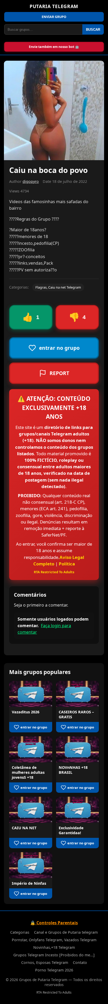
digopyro (31, 181)
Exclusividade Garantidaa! (71, 830)
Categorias (19, 932)
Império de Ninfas (29, 883)
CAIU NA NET (24, 827)
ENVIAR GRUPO (54, 17)
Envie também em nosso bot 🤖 (54, 47)
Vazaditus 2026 (25, 711)
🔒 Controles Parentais (54, 923)
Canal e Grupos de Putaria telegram (66, 932)
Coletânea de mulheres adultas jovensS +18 (28, 772)
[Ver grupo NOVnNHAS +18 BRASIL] (77, 749)
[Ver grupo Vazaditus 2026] (30, 694)
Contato (80, 962)
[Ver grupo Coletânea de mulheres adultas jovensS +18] (30, 749)
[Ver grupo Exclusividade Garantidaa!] (77, 810)
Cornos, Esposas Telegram (44, 962)
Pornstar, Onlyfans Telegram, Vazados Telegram (54, 939)
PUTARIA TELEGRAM (54, 6)
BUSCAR (93, 30)
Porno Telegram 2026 (54, 970)
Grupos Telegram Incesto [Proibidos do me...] (54, 954)
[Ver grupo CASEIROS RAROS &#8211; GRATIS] (77, 694)
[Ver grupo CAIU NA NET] (30, 810)
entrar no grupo (33, 727)
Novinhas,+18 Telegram (54, 947)
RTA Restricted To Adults (54, 572)
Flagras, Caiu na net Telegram (58, 287)
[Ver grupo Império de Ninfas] (30, 865)
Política (67, 564)
